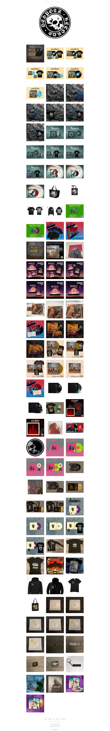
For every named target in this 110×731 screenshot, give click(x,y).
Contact (58, 1)
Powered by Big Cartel (55, 729)
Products (47, 1)
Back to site (55, 725)
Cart (63, 1)
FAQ (53, 1)
